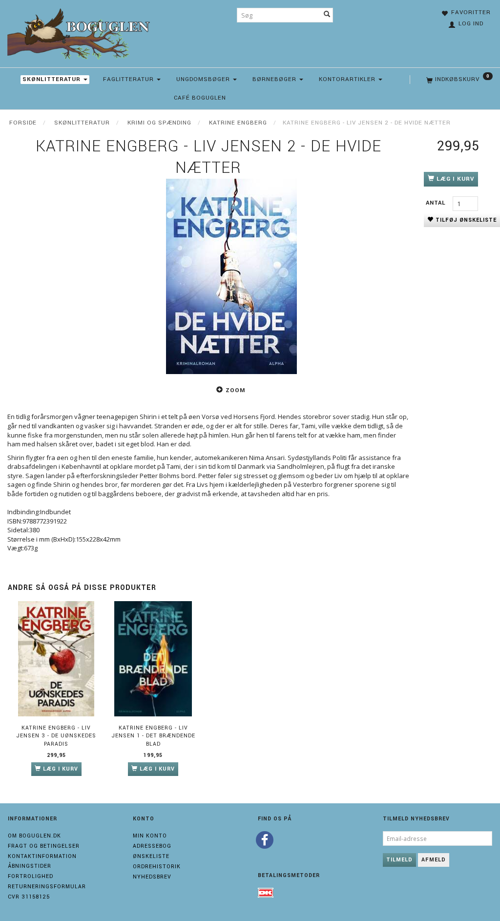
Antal (437, 203)
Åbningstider (29, 866)
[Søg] (327, 15)
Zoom (235, 390)
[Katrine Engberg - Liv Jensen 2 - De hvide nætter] (231, 276)
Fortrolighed (30, 876)
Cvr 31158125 (29, 896)
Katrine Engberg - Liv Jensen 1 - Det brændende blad (153, 736)
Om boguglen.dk (34, 835)
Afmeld (433, 859)
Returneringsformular (47, 886)
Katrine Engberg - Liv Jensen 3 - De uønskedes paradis (56, 736)
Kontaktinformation (42, 856)
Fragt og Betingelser (44, 846)
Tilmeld (399, 859)
